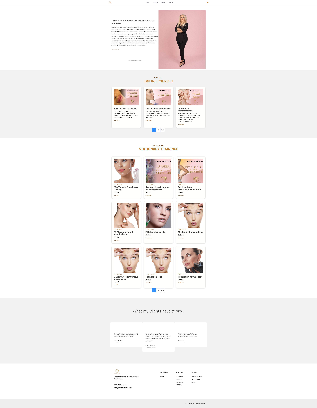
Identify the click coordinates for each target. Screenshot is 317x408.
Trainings (155, 2)
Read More (116, 120)
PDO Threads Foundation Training (126, 188)
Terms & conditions (197, 376)
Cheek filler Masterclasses (185, 109)
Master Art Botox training (190, 232)
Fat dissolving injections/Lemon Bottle (189, 188)
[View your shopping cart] (208, 2)
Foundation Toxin (154, 277)
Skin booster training (156, 232)
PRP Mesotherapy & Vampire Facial (123, 233)
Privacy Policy (196, 379)
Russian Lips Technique (125, 108)
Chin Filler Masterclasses (158, 108)
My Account (179, 376)
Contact (170, 2)
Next (162, 130)
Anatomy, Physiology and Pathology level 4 (158, 188)
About (147, 2)
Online (163, 2)
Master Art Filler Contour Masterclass (126, 278)
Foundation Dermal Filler (190, 277)
